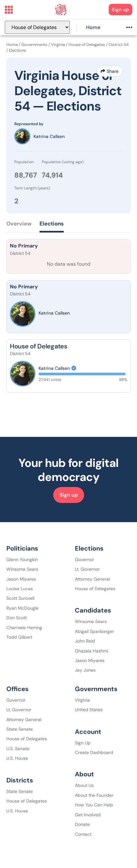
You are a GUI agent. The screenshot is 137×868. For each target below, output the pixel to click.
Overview (19, 223)
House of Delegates (86, 44)
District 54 (119, 44)
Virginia (58, 44)
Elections (52, 223)
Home (93, 27)
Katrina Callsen (49, 136)
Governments (34, 44)
